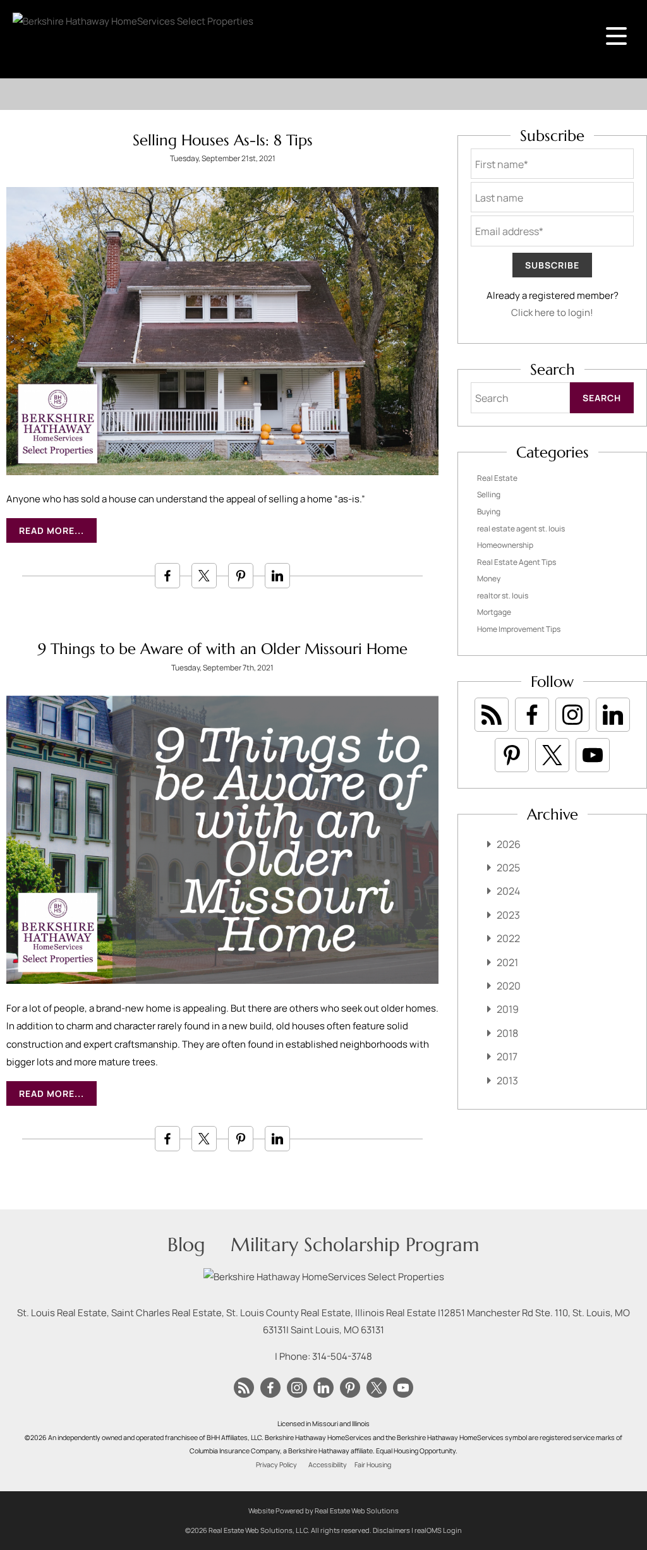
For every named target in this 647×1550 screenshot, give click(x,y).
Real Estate (497, 478)
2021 (507, 962)
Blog (186, 1244)
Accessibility (327, 1464)
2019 (508, 1009)
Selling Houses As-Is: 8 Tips (223, 140)
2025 (508, 868)
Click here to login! (552, 312)
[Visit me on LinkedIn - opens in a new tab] (613, 715)
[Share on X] (204, 575)
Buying (488, 511)
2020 (509, 986)
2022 (508, 938)
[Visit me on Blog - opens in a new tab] (492, 715)
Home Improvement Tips (518, 629)
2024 (508, 891)
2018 (507, 1033)
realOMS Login (438, 1530)
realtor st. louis (502, 595)
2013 (507, 1080)
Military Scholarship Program (355, 1244)
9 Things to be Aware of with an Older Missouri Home (223, 648)
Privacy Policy (276, 1464)
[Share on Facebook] (167, 575)
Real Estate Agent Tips (516, 562)
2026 (509, 844)
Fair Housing (372, 1464)
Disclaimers (391, 1530)
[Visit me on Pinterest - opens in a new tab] (512, 755)
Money (488, 578)
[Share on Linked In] (277, 575)
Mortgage (494, 612)
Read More (47, 530)
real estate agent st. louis (521, 528)
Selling (488, 494)
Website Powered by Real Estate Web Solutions (323, 1510)
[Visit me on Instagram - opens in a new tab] (572, 715)
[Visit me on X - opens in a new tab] (552, 755)
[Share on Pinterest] (240, 575)
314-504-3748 (342, 1356)
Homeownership (505, 545)
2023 (508, 915)
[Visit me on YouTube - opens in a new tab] (593, 755)
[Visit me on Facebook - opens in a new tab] (532, 715)
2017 (507, 1056)
